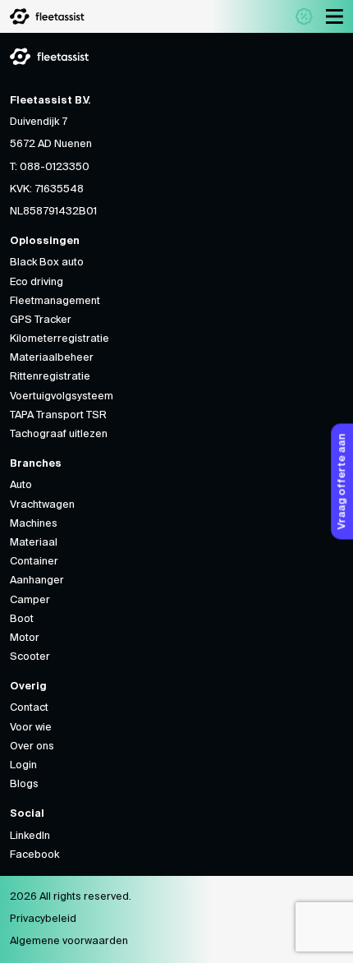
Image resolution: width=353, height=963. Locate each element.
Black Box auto (47, 262)
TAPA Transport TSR (58, 415)
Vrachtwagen (42, 505)
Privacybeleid (43, 919)
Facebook (34, 855)
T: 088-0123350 (49, 167)
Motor (24, 638)
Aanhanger (37, 580)
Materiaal (33, 542)
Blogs (24, 784)
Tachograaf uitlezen (59, 434)
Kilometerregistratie (59, 339)
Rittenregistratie (50, 376)
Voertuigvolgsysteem (61, 396)
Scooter (30, 657)
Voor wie (31, 727)
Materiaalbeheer (52, 357)
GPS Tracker (40, 320)
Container (34, 561)
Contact (29, 708)
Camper (30, 600)
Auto (21, 485)
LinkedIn (30, 836)
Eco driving (36, 282)
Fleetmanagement (55, 301)
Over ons (32, 746)
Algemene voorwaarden (69, 941)
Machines (33, 523)
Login (23, 765)
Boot (22, 619)
